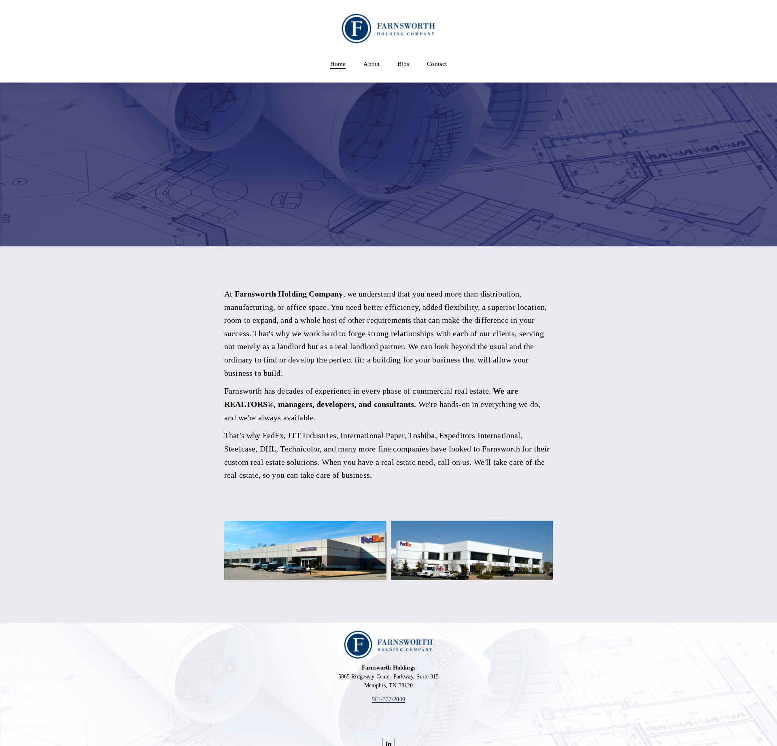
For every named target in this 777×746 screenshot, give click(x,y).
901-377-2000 (388, 699)
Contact (437, 63)
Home (338, 63)
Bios (403, 63)
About (371, 63)
